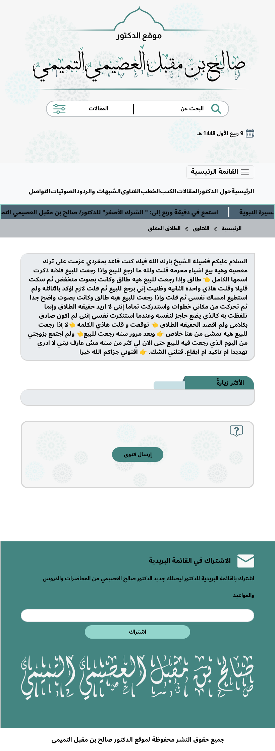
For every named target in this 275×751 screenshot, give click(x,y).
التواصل (39, 191)
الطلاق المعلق (164, 228)
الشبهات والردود (98, 191)
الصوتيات (63, 191)
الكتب (168, 191)
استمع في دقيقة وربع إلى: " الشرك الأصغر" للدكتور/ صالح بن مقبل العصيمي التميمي (117, 212)
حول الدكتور (215, 191)
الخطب (150, 191)
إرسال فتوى (138, 454)
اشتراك (137, 632)
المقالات (187, 191)
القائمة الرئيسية (215, 172)
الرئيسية (242, 191)
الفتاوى (131, 191)
